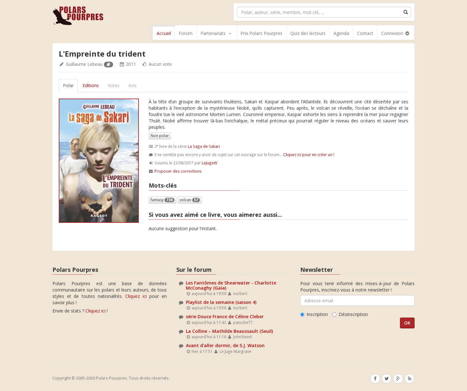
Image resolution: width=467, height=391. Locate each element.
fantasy (162, 199)
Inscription (317, 314)
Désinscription (353, 314)
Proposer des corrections (178, 171)
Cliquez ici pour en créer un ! (308, 154)
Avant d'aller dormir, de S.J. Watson (225, 345)
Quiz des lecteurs (308, 33)
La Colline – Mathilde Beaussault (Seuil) (229, 331)
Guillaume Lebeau (84, 64)
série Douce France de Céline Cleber (225, 316)
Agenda (341, 33)
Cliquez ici (136, 296)
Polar (68, 85)
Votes (113, 85)
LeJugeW (209, 162)
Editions (91, 85)
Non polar (160, 135)
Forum (186, 33)
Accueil (164, 33)
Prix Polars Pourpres (261, 33)
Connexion (392, 33)
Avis (132, 85)
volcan (188, 199)
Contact (365, 33)
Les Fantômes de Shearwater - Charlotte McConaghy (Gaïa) (231, 285)
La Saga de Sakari (204, 146)
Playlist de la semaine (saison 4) (221, 302)
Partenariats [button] (213, 33)
